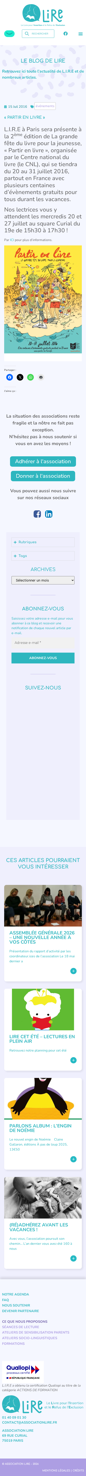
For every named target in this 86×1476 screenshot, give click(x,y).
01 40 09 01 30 (14, 1417)
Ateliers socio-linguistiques (29, 1338)
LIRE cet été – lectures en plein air (42, 1038)
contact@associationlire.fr (29, 1422)
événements (45, 106)
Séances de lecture (20, 1327)
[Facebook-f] (65, 34)
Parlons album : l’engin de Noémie (40, 1128)
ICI (12, 240)
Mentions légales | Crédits (63, 1470)
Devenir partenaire (20, 1311)
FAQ (5, 1300)
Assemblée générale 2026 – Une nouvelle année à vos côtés (42, 937)
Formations (13, 1343)
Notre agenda (15, 1294)
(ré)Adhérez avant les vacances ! (38, 1227)
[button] (80, 33)
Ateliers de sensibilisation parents (35, 1332)
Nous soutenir (16, 1305)
